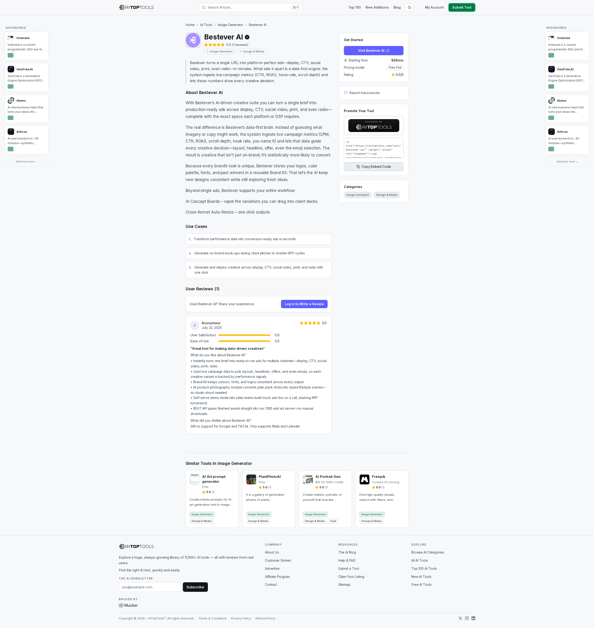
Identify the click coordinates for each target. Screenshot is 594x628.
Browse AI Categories (427, 552)
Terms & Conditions (213, 618)
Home (190, 25)
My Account (434, 7)
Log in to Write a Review (304, 304)
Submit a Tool (348, 568)
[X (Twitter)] (460, 618)
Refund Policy (265, 618)
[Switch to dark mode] (409, 7)
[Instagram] (467, 618)
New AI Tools (421, 577)
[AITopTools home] (136, 7)
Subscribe (195, 587)
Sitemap (344, 584)
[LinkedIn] (473, 618)
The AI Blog (347, 552)
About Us (272, 552)
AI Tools (206, 25)
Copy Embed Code (376, 166)
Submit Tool (461, 7)
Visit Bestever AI (371, 50)
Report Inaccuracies (364, 93)
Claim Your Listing (351, 577)
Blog (397, 7)
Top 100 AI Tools (424, 568)
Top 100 (354, 7)
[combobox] (249, 7)
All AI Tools (419, 560)
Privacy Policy (241, 618)
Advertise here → (27, 161)
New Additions (377, 7)
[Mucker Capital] (128, 605)
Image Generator (230, 25)
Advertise (272, 568)
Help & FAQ (346, 560)
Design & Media (253, 51)
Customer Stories (278, 560)
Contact (271, 584)
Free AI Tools (421, 584)
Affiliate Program (277, 577)
